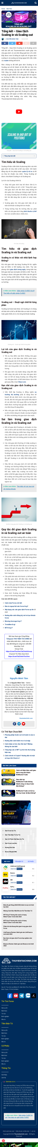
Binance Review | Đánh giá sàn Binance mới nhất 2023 (18, 945)
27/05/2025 (19, 777)
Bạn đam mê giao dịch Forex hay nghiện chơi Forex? (17, 939)
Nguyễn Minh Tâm (12, 39)
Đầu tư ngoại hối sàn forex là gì (16, 606)
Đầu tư (3, 1019)
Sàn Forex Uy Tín (10, 830)
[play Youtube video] (19, 111)
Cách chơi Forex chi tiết (13, 603)
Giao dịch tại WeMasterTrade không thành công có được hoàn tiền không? (25, 783)
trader (6, 60)
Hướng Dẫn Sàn (10, 847)
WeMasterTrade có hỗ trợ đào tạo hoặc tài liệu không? (26, 792)
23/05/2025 (4, 788)
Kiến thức (4, 1011)
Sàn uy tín (4, 1008)
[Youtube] (23, 724)
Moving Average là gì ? (13, 621)
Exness (12, 873)
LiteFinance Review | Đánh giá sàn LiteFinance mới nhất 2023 (18, 933)
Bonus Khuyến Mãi (11, 852)
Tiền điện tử (19, 861)
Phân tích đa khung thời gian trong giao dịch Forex (17, 927)
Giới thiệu (4, 1075)
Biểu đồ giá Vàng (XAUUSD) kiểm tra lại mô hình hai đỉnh (18, 906)
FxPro (12, 887)
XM (11, 880)
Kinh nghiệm (5, 1016)
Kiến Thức (9, 8)
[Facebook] (14, 724)
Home (3, 8)
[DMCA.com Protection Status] (4, 995)
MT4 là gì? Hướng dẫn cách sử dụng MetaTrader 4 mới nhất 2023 (15, 915)
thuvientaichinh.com (26, 718)
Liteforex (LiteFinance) (17, 866)
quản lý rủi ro (27, 171)
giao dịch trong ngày (18, 269)
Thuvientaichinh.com (21, 1134)
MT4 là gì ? (9, 628)
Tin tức (3, 1013)
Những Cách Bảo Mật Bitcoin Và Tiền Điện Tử (17, 911)
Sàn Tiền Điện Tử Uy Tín (12, 835)
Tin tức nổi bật (9, 897)
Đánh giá (13, 869)
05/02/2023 (25, 39)
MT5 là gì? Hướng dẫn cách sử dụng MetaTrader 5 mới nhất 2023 (15, 921)
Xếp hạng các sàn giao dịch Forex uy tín (19, 609)
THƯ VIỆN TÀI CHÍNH (22, 639)
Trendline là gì (10, 624)
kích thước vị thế (30, 211)
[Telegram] (19, 724)
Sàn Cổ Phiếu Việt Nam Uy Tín (14, 839)
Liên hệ (3, 1077)
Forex (8, 861)
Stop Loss (22, 382)
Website (19, 869)
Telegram (9, 639)
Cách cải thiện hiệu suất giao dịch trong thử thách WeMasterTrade (26, 772)
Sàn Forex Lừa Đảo (11, 843)
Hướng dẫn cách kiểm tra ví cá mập (17, 741)
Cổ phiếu (31, 861)
